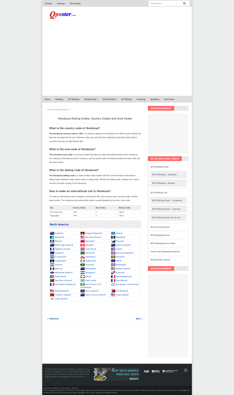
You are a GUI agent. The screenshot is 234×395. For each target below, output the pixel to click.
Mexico (58, 268)
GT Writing (126, 99)
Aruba (118, 233)
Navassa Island (122, 268)
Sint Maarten (121, 290)
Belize (57, 241)
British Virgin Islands (63, 245)
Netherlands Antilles (63, 272)
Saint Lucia (89, 280)
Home (47, 99)
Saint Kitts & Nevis (62, 280)
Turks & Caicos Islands (94, 294)
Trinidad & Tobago (62, 294)
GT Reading (73, 99)
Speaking (154, 99)
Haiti (118, 260)
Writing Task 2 (109, 99)
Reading (59, 99)
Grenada (119, 256)
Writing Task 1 (91, 99)
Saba (87, 276)
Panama (119, 272)
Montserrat (89, 268)
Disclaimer (55, 388)
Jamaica (88, 264)
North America (59, 224)
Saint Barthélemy (123, 276)
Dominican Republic (124, 252)
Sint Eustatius (91, 290)
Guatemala (89, 260)
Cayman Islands (122, 245)
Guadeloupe (59, 260)
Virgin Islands (60, 298)
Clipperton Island (61, 249)
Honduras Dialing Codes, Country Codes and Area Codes (95, 118)
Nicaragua (89, 272)
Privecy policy (65, 388)
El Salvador (59, 256)
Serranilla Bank (61, 290)
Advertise (75, 388)
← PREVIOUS (53, 318)
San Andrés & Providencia (126, 284)
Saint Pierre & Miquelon (64, 284)
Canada (88, 245)
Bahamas (58, 237)
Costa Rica (89, 249)
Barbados (119, 237)
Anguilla (58, 233)
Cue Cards (169, 99)
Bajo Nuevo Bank (92, 237)
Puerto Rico (59, 276)
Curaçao (58, 252)
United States (121, 294)
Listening (140, 99)
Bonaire (119, 241)
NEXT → (139, 318)
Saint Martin (121, 280)
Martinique (120, 264)
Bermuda (88, 241)
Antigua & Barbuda (92, 233)
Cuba (118, 249)
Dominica (89, 252)
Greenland (89, 256)
